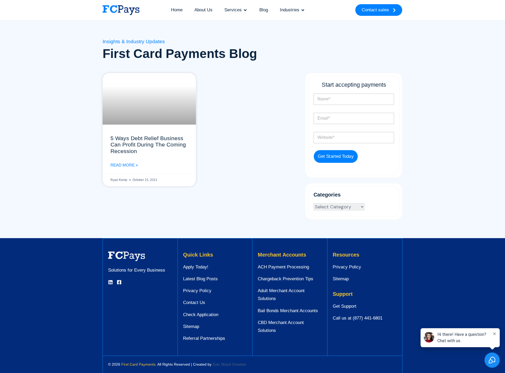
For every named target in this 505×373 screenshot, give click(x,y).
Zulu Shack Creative (229, 364)
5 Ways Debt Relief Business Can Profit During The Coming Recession (148, 144)
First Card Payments (138, 364)
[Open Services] (245, 10)
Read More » (124, 165)
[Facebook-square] (119, 282)
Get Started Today (336, 156)
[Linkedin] (110, 282)
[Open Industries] (303, 10)
